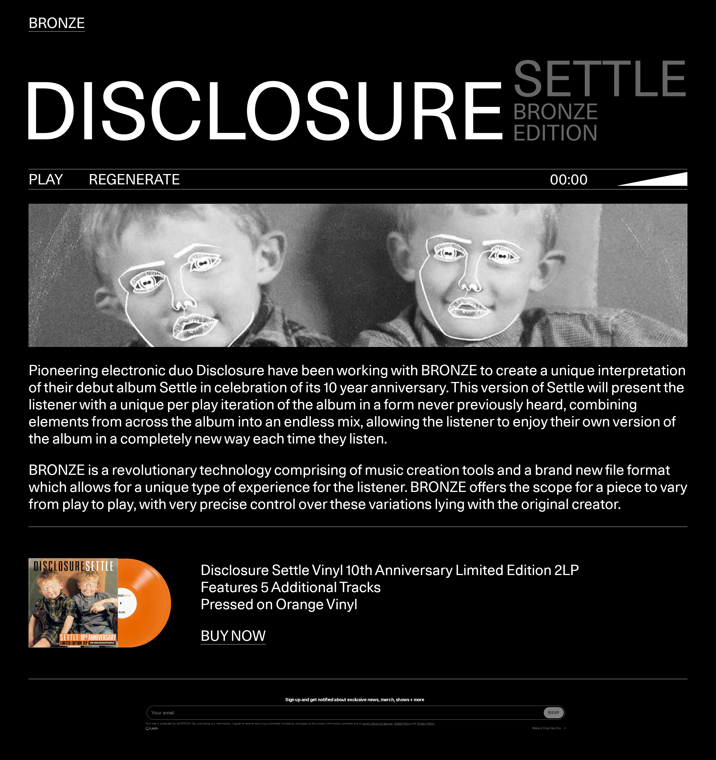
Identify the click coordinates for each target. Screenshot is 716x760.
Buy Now (233, 635)
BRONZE (449, 370)
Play (46, 179)
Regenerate (134, 179)
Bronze (57, 22)
